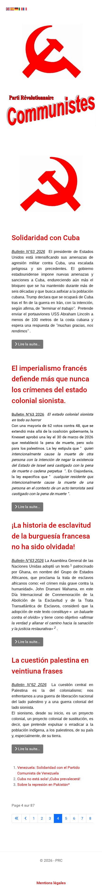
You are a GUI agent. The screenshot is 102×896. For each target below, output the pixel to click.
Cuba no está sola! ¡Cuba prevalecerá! (48, 779)
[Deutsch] (16, 8)
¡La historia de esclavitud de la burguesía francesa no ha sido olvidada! (51, 536)
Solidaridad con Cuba (46, 238)
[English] (8, 8)
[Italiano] (21, 8)
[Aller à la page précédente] (25, 818)
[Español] (12, 8)
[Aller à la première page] (17, 818)
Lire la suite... (28, 344)
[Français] (25, 8)
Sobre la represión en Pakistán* (43, 784)
